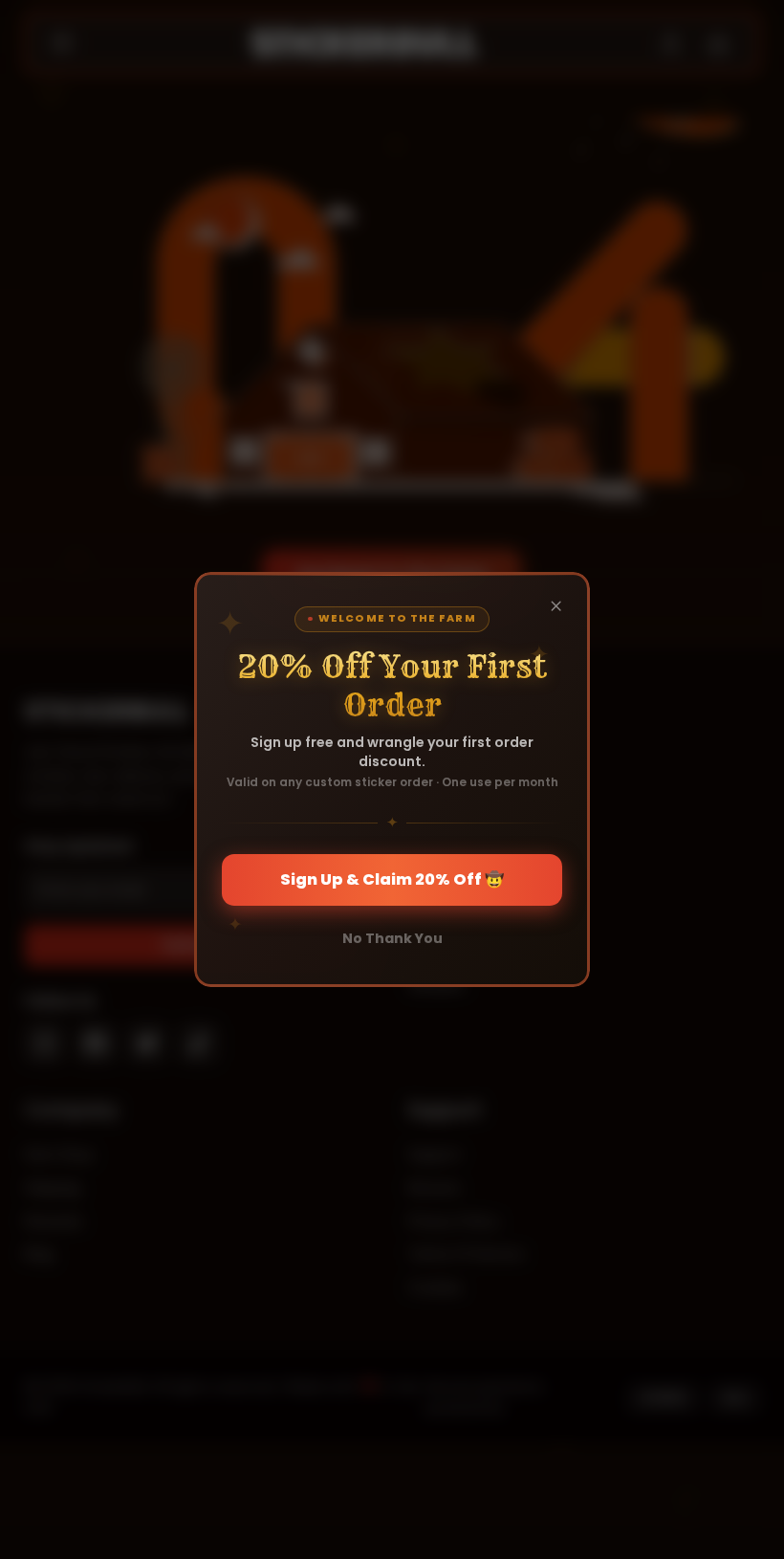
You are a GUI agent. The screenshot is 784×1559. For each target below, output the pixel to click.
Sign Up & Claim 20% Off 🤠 (392, 879)
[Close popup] (556, 605)
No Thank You (392, 938)
